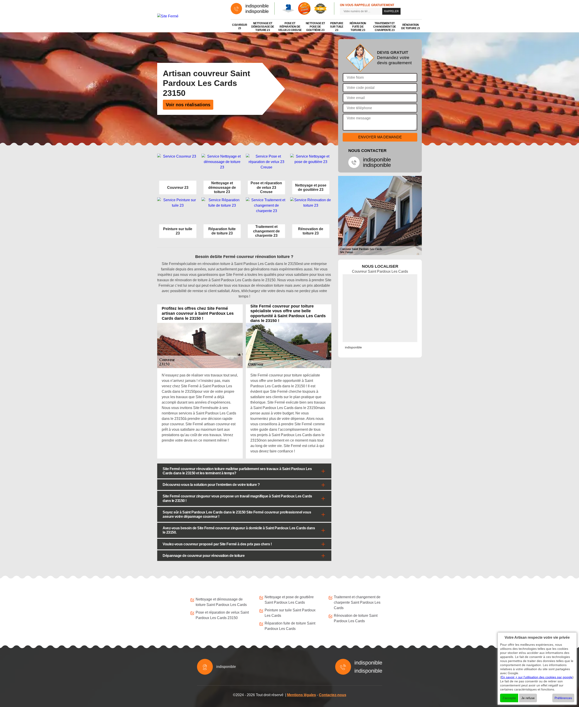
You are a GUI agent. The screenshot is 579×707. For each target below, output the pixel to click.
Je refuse (528, 698)
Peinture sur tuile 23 (336, 27)
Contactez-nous (332, 695)
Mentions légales (301, 695)
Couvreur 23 (239, 26)
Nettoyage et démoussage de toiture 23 (262, 27)
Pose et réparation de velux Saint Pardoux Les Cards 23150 (222, 615)
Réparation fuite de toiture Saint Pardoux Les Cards (290, 626)
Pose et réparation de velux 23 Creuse (290, 27)
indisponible (257, 5)
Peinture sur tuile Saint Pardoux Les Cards (290, 612)
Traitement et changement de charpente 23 (384, 27)
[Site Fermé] (189, 16)
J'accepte (509, 698)
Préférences (563, 698)
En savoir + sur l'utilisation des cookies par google (536, 677)
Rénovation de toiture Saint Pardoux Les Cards (355, 618)
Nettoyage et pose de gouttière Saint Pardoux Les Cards (289, 599)
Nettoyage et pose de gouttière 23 (315, 27)
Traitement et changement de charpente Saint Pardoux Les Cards (357, 602)
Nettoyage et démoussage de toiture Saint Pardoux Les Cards (221, 602)
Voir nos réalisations (188, 104)
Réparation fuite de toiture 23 (358, 27)
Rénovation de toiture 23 (410, 26)
